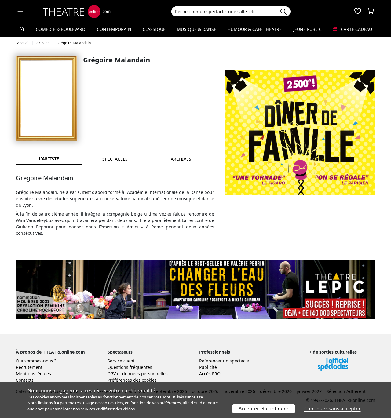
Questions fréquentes (130, 367)
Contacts (25, 380)
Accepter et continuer (264, 408)
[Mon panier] (371, 11)
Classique (154, 29)
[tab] (115, 159)
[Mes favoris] (357, 11)
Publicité (208, 367)
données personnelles (145, 373)
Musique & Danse (196, 29)
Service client (121, 361)
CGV (112, 373)
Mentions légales (33, 373)
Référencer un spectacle (224, 361)
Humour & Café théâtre (255, 29)
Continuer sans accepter (332, 408)
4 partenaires (69, 402)
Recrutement (29, 367)
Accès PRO (210, 373)
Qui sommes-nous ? (36, 361)
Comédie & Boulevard (60, 29)
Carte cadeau (356, 29)
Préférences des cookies (132, 380)
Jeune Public (307, 29)
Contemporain (114, 29)
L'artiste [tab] (49, 159)
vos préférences (166, 402)
